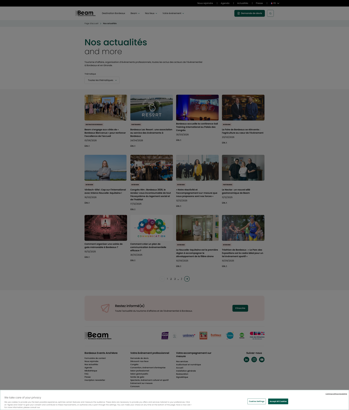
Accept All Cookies (278, 401)
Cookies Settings (256, 401)
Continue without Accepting (336, 394)
